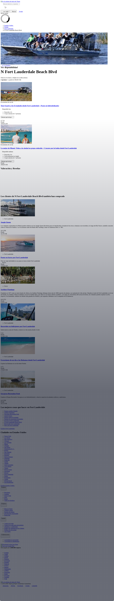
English (6, 552)
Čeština (6, 556)
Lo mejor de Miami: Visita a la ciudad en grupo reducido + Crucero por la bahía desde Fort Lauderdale (39, 148)
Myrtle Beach (8, 481)
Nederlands (7, 569)
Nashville (7, 460)
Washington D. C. (9, 449)
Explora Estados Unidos (8, 485)
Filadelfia (7, 458)
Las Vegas (7, 437)
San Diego (7, 447)
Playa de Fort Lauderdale (11, 425)
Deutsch (6, 559)
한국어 (6, 565)
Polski (6, 574)
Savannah (7, 471)
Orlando (6, 445)
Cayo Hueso (7, 466)
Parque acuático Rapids (10, 411)
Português (7, 572)
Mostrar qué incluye (6, 117)
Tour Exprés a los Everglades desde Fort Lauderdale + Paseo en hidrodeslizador (30, 106)
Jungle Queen (8, 416)
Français (6, 564)
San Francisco (8, 439)
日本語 (6, 570)
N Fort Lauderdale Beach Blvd (13, 422)
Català (6, 554)
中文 (5, 579)
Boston (6, 450)
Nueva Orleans (8, 457)
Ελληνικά (7, 560)
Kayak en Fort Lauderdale (11, 420)
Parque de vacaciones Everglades (13, 419)
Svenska (6, 577)
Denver (6, 473)
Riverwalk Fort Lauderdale (12, 424)
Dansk (6, 557)
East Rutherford (8, 482)
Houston (6, 455)
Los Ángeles (7, 442)
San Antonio (7, 452)
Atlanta (6, 463)
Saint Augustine (8, 465)
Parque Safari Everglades (11, 417)
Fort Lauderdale (8, 474)
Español (6, 562)
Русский (6, 575)
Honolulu (7, 453)
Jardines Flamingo (9, 412)
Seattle (6, 461)
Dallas (6, 476)
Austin (6, 479)
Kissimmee (7, 477)
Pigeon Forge (8, 469)
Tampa (6, 468)
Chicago (6, 441)
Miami (6, 444)
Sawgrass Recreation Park (11, 414)
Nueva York (7, 436)
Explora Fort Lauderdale (8, 428)
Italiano (6, 567)
